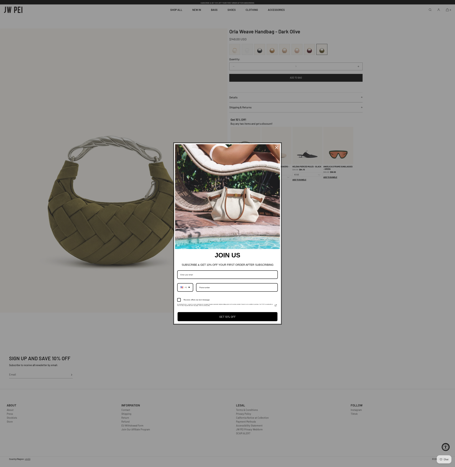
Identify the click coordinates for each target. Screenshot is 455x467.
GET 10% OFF (227, 316)
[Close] (276, 147)
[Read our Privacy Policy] (276, 305)
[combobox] (185, 287)
